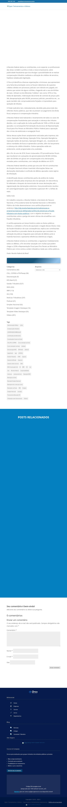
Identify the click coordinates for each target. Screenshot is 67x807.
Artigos (16, 731)
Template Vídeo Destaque (16, 311)
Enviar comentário (55, 667)
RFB (20, 388)
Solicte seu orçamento (14, 770)
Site (8, 662)
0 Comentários (42, 60)
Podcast (10, 301)
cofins (21, 325)
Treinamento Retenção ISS (13, 395)
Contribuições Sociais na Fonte (14, 339)
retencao (9, 374)
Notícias (16, 728)
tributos (26, 398)
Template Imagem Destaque (17, 308)
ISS (8, 294)
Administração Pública (12, 325)
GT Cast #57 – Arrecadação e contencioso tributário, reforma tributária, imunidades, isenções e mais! (32, 513)
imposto (24, 356)
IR (20, 367)
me (30, 367)
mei (8, 370)
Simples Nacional (13, 305)
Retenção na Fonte (11, 377)
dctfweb (23, 346)
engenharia (10, 353)
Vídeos (9, 315)
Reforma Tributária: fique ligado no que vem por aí (25, 571)
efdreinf (27, 349)
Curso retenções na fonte (13, 346)
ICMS (19, 356)
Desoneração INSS (11, 349)
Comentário (12, 630)
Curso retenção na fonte (24, 342)
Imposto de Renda (11, 360)
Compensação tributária (13, 328)
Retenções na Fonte (12, 388)
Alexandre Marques (16, 464)
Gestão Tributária (13, 284)
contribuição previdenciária (14, 335)
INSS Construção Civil (12, 367)
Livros (15, 713)
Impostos (20, 360)
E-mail (10, 657)
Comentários (11, 270)
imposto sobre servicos (13, 363)
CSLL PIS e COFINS (11, 342)
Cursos (16, 709)
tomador (20, 391)
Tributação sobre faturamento (14, 398)
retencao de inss (18, 374)
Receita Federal (15, 370)
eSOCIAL (20, 353)
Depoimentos (17, 716)
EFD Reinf (20, 349)
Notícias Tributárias (33, 60)
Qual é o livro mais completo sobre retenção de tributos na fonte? (30, 462)
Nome (10, 651)
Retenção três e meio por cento (15, 384)
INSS (8, 287)
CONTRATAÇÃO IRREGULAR (14, 332)
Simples (24, 388)
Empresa (16, 706)
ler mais (11, 469)
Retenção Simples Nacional (14, 381)
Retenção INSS (27, 374)
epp (16, 353)
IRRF (8, 290)
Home (15, 703)
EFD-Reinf (10, 280)
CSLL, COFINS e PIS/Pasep (16, 273)
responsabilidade (24, 370)
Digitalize (16, 791)
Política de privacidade (55, 802)
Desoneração (11, 277)
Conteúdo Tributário (19, 734)
